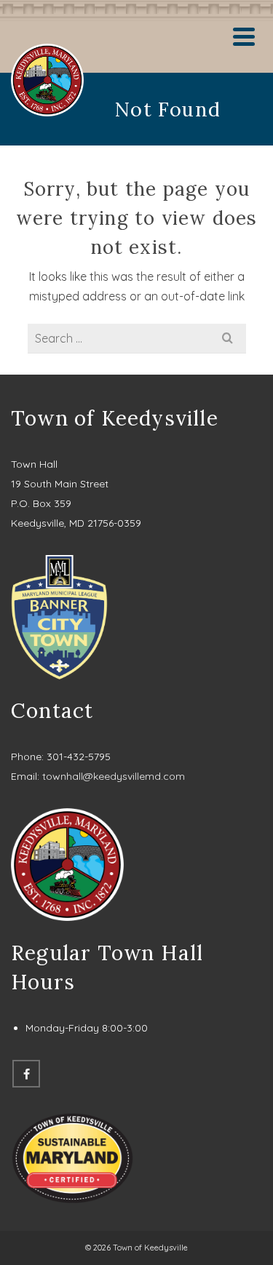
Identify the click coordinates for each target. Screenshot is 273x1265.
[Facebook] (26, 1074)
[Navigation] (244, 36)
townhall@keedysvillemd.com (113, 776)
